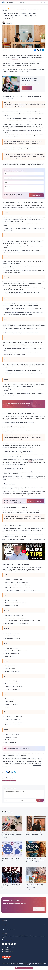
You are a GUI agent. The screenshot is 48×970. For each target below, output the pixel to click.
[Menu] (45, 2)
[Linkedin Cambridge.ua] (12, 944)
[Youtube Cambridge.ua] (15, 944)
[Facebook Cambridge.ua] (6, 944)
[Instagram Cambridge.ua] (9, 944)
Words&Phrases (13, 780)
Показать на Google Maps (7, 939)
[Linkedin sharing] (40, 50)
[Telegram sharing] (43, 50)
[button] (3, 772)
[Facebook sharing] (35, 50)
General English (5, 780)
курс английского (36, 765)
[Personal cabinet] (41, 2)
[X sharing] (38, 50)
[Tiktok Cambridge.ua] (3, 944)
